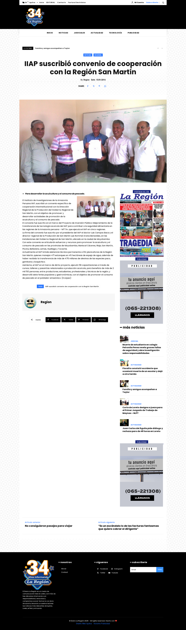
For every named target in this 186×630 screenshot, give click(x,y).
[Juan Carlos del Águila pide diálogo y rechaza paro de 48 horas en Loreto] (124, 422)
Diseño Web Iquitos (84, 623)
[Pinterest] (99, 86)
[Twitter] (93, 86)
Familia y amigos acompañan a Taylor (139, 391)
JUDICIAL (134, 341)
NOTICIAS (87, 55)
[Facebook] (87, 86)
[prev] (158, 48)
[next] (162, 48)
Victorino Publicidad (102, 623)
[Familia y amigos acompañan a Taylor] (124, 383)
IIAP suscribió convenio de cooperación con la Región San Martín (72, 286)
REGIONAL (98, 55)
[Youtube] (109, 572)
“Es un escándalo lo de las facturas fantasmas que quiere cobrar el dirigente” (128, 527)
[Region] (31, 302)
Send (160, 569)
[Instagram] (111, 569)
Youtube (115, 573)
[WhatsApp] (105, 86)
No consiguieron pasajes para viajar (48, 525)
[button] (163, 2)
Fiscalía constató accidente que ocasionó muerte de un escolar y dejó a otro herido (142, 371)
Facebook (104, 569)
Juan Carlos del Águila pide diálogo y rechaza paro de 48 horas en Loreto (142, 430)
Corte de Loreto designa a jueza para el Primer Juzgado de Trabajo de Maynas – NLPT (73, 48)
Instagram (118, 569)
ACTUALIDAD (136, 365)
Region (86, 80)
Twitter (102, 573)
